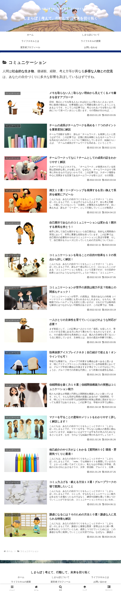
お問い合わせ (100, 581)
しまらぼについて (60, 577)
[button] (112, 484)
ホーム (21, 577)
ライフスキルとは (100, 577)
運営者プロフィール (60, 581)
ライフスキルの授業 (21, 581)
